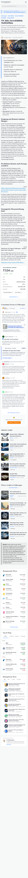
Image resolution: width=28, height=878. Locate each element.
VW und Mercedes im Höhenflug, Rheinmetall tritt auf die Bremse (18, 493)
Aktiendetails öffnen (13, 296)
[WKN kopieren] (21, 292)
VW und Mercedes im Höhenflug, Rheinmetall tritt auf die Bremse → (14, 12)
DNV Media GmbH (17, 551)
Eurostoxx (12, 636)
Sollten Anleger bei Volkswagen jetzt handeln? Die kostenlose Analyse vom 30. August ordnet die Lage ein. (13, 190)
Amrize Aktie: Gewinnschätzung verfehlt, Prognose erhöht (18, 445)
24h (8, 679)
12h (4, 679)
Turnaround (12, 516)
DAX (6, 636)
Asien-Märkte (11, 15)
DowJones (23, 636)
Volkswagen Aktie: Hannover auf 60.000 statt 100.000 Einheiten (18, 533)
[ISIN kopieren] (12, 292)
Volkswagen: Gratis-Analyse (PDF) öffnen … (12, 262)
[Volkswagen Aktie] (14, 267)
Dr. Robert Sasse (7, 37)
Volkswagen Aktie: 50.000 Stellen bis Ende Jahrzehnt (17, 523)
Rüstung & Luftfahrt (13, 467)
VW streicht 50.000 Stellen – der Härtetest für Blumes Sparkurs (18, 503)
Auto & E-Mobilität (19, 15)
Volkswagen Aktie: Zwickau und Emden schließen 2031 (18, 513)
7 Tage (13, 679)
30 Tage (19, 679)
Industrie (11, 437)
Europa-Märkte (10, 17)
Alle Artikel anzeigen (13, 487)
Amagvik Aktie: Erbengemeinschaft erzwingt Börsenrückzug (17, 475)
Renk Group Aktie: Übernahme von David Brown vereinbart (17, 464)
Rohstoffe (11, 457)
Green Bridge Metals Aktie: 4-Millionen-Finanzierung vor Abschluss (17, 455)
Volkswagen (4, 15)
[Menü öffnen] (26, 2)
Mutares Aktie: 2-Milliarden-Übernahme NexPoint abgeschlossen (17, 435)
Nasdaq (17, 636)
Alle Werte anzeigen (14, 627)
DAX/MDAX (3, 17)
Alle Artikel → (9, 744)
